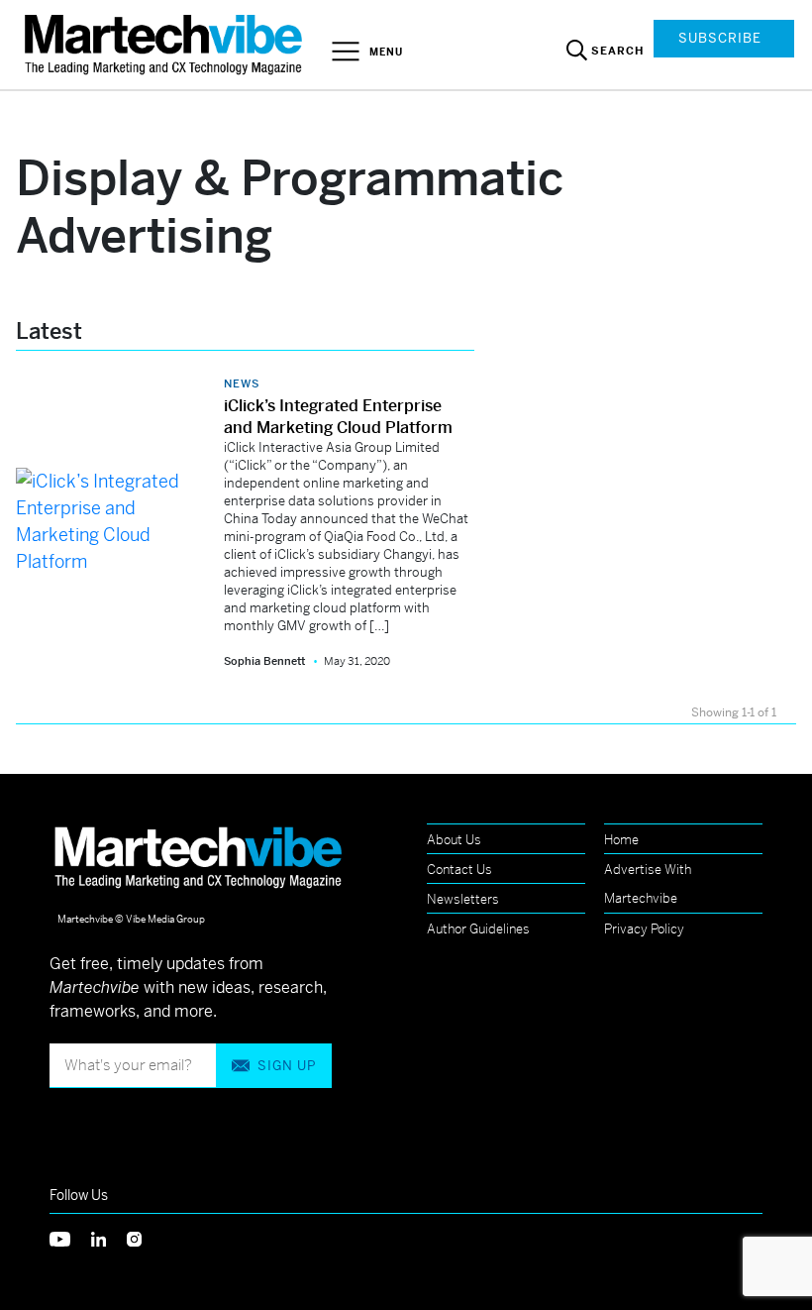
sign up (286, 1065)
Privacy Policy (644, 929)
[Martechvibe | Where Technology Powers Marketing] (166, 44)
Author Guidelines (478, 929)
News (241, 383)
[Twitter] (70, 1237)
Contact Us (459, 869)
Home (621, 839)
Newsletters (463, 899)
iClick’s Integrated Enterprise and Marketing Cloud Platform (338, 416)
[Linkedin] (109, 1237)
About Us (454, 839)
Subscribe (719, 38)
